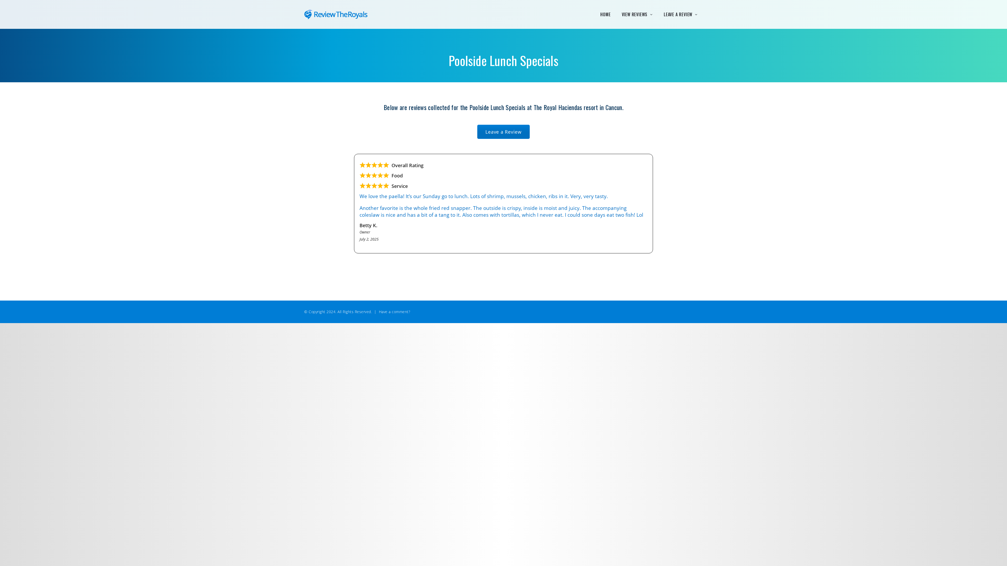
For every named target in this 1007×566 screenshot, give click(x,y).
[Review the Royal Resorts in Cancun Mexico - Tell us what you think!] (338, 14)
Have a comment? (394, 311)
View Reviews (635, 14)
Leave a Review (678, 14)
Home (605, 14)
